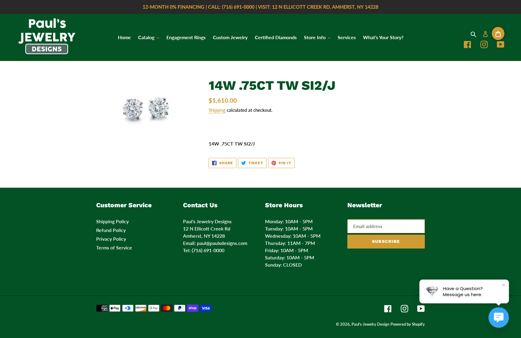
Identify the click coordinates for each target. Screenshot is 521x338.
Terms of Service (114, 247)
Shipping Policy (112, 221)
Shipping (217, 110)
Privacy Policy (111, 239)
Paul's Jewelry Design (370, 324)
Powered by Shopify (407, 324)
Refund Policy (111, 230)
